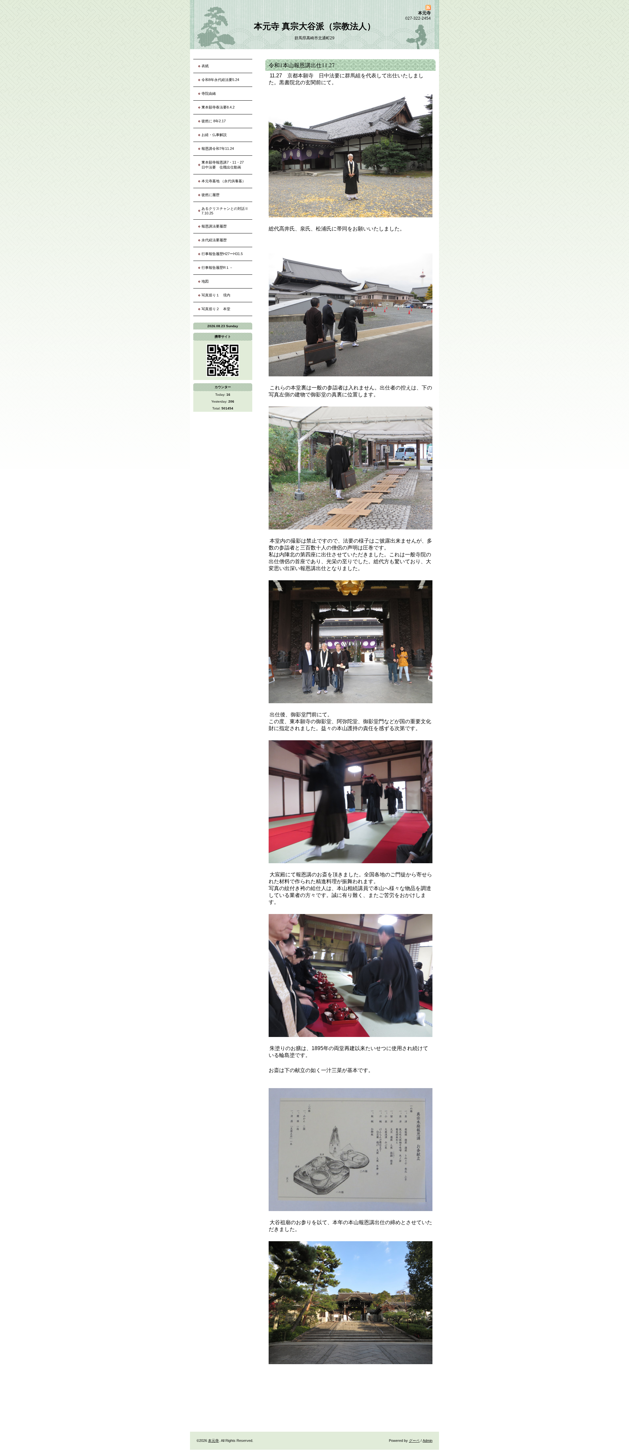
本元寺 (213, 1441)
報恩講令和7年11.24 (217, 148)
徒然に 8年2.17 (213, 121)
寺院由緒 (208, 93)
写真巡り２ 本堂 (217, 309)
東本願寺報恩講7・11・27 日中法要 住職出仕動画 (224, 164)
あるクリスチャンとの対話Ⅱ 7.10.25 (226, 211)
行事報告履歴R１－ (217, 267)
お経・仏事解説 (214, 135)
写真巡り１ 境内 (217, 295)
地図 (205, 281)
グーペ (414, 1441)
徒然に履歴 (210, 195)
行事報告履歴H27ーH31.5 (222, 254)
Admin (427, 1441)
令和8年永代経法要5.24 (220, 80)
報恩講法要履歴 (214, 226)
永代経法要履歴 (214, 240)
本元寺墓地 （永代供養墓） (223, 181)
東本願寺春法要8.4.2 (218, 107)
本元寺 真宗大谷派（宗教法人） (314, 26)
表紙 (205, 66)
